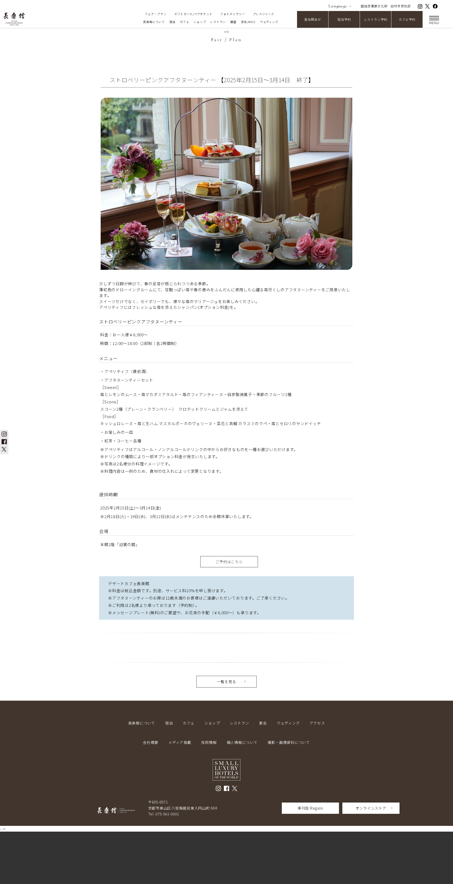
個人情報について (242, 742)
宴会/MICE (248, 22)
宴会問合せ (312, 19)
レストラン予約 (375, 19)
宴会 (263, 723)
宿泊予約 (344, 19)
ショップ (199, 22)
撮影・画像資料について (289, 742)
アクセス (317, 723)
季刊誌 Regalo (310, 808)
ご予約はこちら (228, 561)
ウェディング (269, 22)
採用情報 (209, 742)
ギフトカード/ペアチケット (193, 14)
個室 (233, 22)
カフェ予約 (407, 19)
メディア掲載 (179, 742)
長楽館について (154, 22)
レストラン (218, 22)
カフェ (184, 22)
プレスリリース (263, 14)
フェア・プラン (155, 14)
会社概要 (150, 742)
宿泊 (172, 22)
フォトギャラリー (232, 14)
